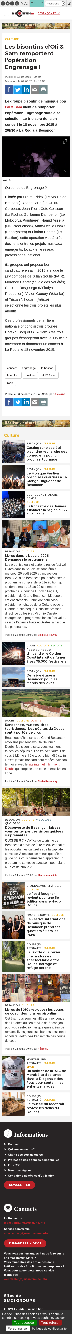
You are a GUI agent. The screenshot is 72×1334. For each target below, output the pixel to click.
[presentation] (56, 172)
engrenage (29, 368)
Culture (12, 39)
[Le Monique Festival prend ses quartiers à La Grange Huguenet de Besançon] (13, 474)
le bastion (47, 368)
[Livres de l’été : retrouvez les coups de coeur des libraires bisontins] (36, 987)
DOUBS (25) (34, 944)
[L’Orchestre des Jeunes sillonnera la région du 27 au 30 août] (13, 500)
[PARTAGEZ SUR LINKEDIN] (26, 90)
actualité (34, 948)
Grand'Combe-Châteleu (44, 885)
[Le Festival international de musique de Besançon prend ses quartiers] (13, 920)
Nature (56, 645)
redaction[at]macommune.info (24, 1222)
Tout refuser (50, 1322)
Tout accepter (24, 1322)
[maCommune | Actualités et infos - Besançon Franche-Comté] (23, 13)
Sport (31, 1066)
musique (30, 375)
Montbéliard (36, 1059)
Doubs (10, 720)
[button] (63, 3)
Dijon (31, 645)
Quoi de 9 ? (12, 823)
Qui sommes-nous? (21, 1149)
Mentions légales (19, 1170)
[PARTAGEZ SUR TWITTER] (18, 90)
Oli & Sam (13, 107)
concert (12, 368)
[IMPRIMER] (43, 90)
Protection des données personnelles (33, 1159)
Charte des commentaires (25, 1154)
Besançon (34, 443)
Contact (13, 1144)
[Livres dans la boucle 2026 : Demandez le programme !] (36, 534)
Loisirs (36, 720)
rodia (10, 382)
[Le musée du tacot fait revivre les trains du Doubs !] (13, 1101)
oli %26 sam (48, 375)
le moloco (13, 375)
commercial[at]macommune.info (26, 1233)
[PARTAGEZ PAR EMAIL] (35, 90)
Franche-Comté (38, 914)
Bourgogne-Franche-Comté (43, 496)
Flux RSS (14, 1165)
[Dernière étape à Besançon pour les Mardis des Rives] (13, 676)
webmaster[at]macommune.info (25, 1279)
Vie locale (43, 819)
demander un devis (25, 1243)
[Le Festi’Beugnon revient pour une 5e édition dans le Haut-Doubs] (13, 891)
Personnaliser (18, 1328)
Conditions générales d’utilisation (31, 1175)
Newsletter (19, 1185)
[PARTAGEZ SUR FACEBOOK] (9, 90)
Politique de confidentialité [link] (49, 1328)
